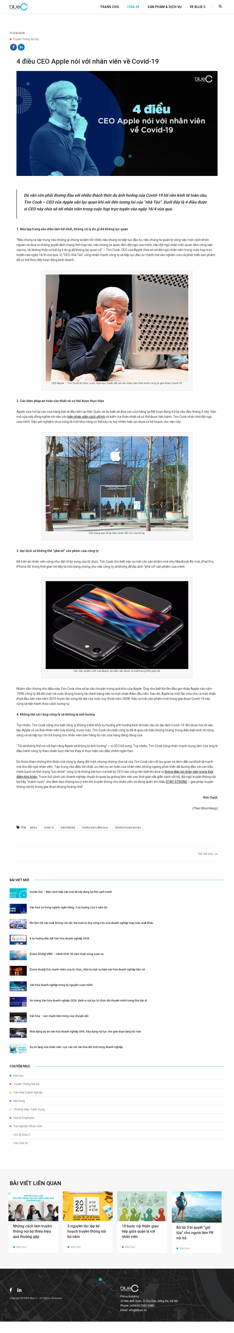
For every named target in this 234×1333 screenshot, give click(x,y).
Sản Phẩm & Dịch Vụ (164, 7)
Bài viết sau (206, 853)
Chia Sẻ (133, 7)
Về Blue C (198, 7)
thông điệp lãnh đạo (95, 827)
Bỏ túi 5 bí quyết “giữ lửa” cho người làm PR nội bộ (194, 1232)
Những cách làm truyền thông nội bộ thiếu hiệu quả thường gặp (32, 1231)
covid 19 (49, 827)
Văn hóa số (20, 1143)
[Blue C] (19, 6)
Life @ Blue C (21, 1134)
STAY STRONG (176, 782)
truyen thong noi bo (128, 827)
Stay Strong (68, 827)
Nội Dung (19, 1101)
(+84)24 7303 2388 (142, 1305)
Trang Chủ (109, 7)
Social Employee (23, 1117)
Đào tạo (18, 1075)
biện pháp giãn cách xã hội (86, 416)
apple (33, 827)
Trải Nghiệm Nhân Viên (27, 1126)
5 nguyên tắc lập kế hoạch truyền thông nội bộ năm (86, 1231)
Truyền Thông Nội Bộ (26, 39)
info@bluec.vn (138, 1310)
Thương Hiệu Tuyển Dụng (29, 1109)
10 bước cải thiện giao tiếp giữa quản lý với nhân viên (140, 1231)
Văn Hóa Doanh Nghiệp (27, 1092)
